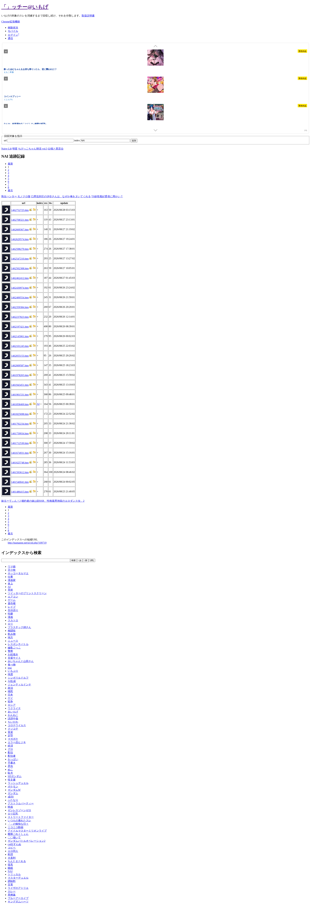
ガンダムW (14, 790)
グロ (10, 749)
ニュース (13, 640)
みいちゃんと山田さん (21, 661)
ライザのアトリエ (18, 888)
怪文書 (12, 779)
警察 (10, 651)
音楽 (10, 732)
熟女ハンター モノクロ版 (15, 196)
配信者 (12, 756)
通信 (10, 38)
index (77, 140)
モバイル (13, 31)
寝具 (10, 864)
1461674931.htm (20, 453)
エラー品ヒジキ (17, 742)
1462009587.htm (20, 365)
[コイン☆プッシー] (155, 85)
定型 (10, 735)
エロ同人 (13, 851)
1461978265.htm (20, 375)
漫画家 (12, 580)
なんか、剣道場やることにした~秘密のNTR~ (25, 123)
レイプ (12, 606)
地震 (10, 674)
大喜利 (12, 857)
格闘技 (12, 630)
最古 (10, 190)
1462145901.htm (20, 336)
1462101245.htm (20, 346)
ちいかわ (13, 722)
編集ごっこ (14, 647)
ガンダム (13, 793)
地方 (10, 637)
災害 (10, 884)
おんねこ (13, 715)
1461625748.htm (20, 462)
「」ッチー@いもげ (24, 7)
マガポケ (13, 739)
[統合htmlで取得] (30, 210)
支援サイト (14, 657)
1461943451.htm (20, 385)
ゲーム (12, 600)
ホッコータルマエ (18, 573)
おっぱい (13, 759)
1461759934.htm (20, 433)
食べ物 (12, 664)
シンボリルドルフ (18, 677)
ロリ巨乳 (13, 813)
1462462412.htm (20, 278)
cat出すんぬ (14, 844)
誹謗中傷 (13, 718)
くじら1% (8, 99)
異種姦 (12, 894)
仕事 (10, 576)
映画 (10, 806)
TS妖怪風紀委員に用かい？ (107, 196)
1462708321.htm (20, 219)
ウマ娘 (12, 566)
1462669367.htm (20, 229)
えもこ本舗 (9, 72)
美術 (10, 589)
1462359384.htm (20, 307)
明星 (14, 148)
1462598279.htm (20, 249)
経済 (10, 745)
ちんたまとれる (17, 861)
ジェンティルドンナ (19, 684)
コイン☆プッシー (12, 96)
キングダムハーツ (18, 901)
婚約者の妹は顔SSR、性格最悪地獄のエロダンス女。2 (52, 500)
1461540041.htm (20, 482)
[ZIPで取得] (34, 210)
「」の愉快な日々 (18, 823)
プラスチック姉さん (19, 627)
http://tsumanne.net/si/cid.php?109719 (27, 542)
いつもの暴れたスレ (19, 820)
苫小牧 (12, 570)
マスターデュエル (18, 877)
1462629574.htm (20, 239)
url (5, 140)
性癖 (10, 613)
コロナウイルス (17, 725)
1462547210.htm (20, 258)
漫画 (10, 617)
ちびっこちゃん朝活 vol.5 (32, 148)
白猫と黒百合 (55, 148)
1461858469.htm (20, 404)
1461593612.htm (20, 472)
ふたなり (13, 800)
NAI (10, 871)
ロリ (10, 623)
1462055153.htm (20, 355)
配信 (10, 752)
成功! (11, 796)
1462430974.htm (20, 287)
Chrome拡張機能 (10, 21)
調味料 (12, 881)
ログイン (13, 35)
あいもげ (13, 711)
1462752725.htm (20, 210)
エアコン (13, 596)
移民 (10, 691)
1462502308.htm (20, 268)
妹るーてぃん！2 (11, 500)
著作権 (12, 603)
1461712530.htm (20, 443)
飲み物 (12, 634)
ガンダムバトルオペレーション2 (26, 840)
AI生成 (12, 681)
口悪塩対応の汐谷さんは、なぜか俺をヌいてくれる (61, 196)
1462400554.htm (20, 297)
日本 (10, 694)
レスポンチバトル (18, 644)
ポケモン (13, 786)
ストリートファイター (21, 817)
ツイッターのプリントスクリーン (27, 593)
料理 (10, 854)
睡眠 (10, 868)
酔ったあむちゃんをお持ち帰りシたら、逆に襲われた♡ (30, 68)
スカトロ (13, 620)
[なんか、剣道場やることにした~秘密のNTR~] (155, 112)
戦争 (10, 701)
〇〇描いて (14, 837)
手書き (12, 762)
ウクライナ (14, 708)
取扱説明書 (88, 15)
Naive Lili (6, 148)
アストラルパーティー (21, 803)
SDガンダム (15, 776)
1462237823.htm (20, 317)
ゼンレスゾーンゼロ (19, 810)
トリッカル (14, 874)
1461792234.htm (20, 423)
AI (38, 404)
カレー (12, 891)
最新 (10, 163)
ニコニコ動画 (15, 827)
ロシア (12, 705)
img (10, 667)
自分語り (13, 610)
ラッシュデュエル (18, 783)
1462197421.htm (20, 326)
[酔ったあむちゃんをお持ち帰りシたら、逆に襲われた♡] (155, 58)
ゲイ (10, 698)
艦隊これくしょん (18, 834)
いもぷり (13, 671)
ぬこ (10, 769)
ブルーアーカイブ (18, 898)
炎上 (10, 583)
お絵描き (13, 654)
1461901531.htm (20, 394)
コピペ (12, 847)
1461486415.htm (20, 491)
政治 (10, 688)
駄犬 (10, 773)
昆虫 (10, 766)
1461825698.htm (20, 414)
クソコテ (13, 728)
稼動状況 (13, 27)
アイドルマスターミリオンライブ (27, 830)
